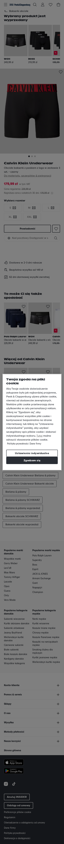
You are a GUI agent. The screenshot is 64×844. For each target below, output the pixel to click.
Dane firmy (35, 444)
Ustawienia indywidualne (32, 453)
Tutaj (39, 435)
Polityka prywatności (18, 444)
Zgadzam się (32, 460)
